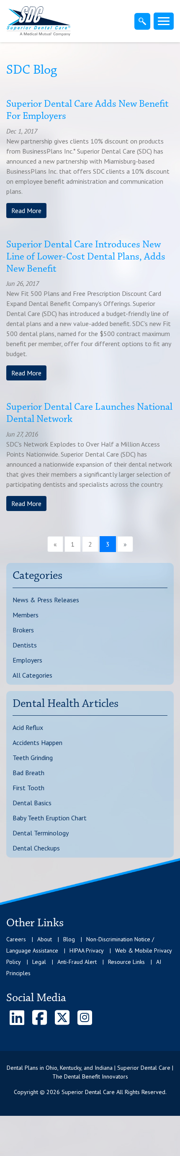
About (44, 939)
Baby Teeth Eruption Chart (50, 818)
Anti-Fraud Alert (77, 962)
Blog (69, 939)
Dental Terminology (41, 833)
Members (26, 615)
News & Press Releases (46, 600)
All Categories (32, 675)
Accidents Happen (37, 742)
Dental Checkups (36, 848)
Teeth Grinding (33, 757)
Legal (39, 962)
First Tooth (28, 788)
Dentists (25, 645)
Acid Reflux (28, 727)
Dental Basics (32, 803)
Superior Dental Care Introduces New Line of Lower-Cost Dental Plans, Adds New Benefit (85, 257)
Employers (27, 660)
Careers (16, 939)
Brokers (23, 630)
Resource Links (126, 962)
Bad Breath (28, 772)
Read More (26, 210)
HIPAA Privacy (86, 950)
